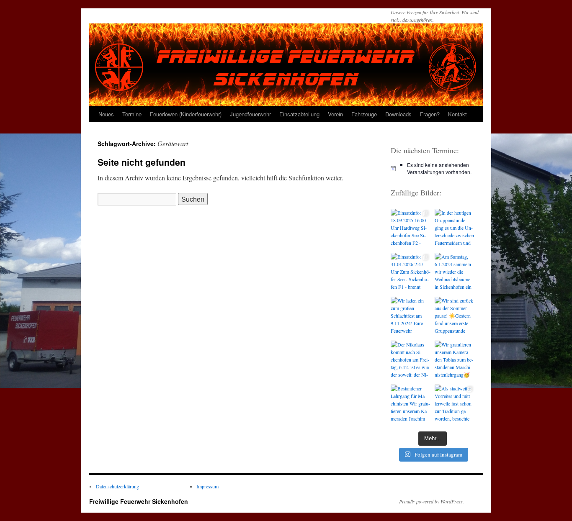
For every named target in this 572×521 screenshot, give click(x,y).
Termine (132, 114)
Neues (106, 114)
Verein (335, 114)
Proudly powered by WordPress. (431, 501)
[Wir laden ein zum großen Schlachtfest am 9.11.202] (410, 316)
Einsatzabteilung (299, 114)
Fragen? (430, 114)
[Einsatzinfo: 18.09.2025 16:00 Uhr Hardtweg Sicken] (410, 229)
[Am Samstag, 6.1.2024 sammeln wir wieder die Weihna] (454, 273)
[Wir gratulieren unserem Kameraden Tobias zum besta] (454, 360)
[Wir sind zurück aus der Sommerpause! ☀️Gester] (454, 316)
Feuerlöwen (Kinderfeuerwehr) (186, 114)
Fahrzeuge (364, 114)
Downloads (398, 114)
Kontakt (457, 114)
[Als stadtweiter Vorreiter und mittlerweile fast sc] (454, 404)
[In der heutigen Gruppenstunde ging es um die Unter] (454, 229)
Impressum (207, 486)
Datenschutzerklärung (117, 486)
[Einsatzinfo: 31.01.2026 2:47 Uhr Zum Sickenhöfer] (410, 273)
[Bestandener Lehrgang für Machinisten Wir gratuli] (410, 404)
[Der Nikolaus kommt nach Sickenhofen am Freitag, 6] (410, 360)
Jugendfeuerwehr (250, 114)
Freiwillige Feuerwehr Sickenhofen (138, 501)
